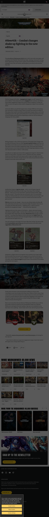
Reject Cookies (12, 509)
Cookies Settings (12, 512)
